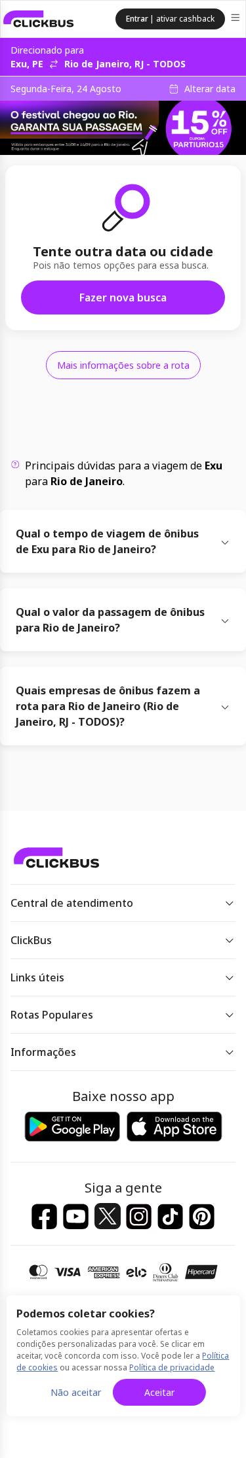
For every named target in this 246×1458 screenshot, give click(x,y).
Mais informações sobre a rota (123, 365)
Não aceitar (76, 1392)
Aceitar (159, 1392)
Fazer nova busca (123, 297)
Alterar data (210, 88)
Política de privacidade (172, 1367)
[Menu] (236, 19)
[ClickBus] (38, 19)
